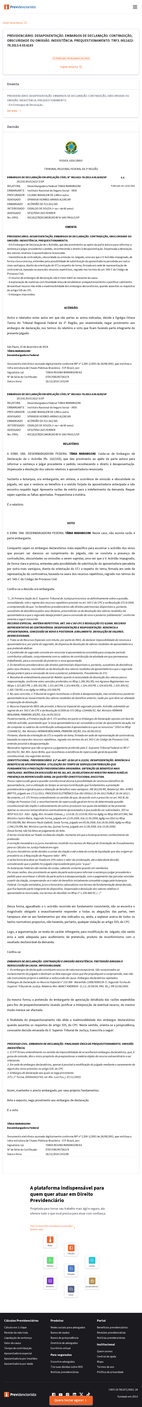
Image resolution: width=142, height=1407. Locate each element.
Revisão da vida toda (16, 1332)
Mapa (100, 1361)
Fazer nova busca (13, 23)
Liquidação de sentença (18, 1337)
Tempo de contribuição (18, 1348)
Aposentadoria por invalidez (20, 1358)
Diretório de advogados (64, 1343)
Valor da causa (12, 1343)
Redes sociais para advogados (68, 1327)
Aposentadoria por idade (18, 1363)
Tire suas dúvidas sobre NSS (67, 1366)
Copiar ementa (69, 67)
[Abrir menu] (135, 7)
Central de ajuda (106, 1356)
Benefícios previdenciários (112, 1327)
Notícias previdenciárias (65, 1372)
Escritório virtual (61, 1348)
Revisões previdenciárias (111, 1332)
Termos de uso (105, 1366)
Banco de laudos (60, 1332)
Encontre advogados (63, 1361)
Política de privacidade (110, 1372)
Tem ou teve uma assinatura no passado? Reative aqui (51, 1227)
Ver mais (12, 111)
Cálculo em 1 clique (15, 1327)
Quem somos (105, 1351)
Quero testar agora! (69, 1400)
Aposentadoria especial (18, 1353)
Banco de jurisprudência (64, 1337)
